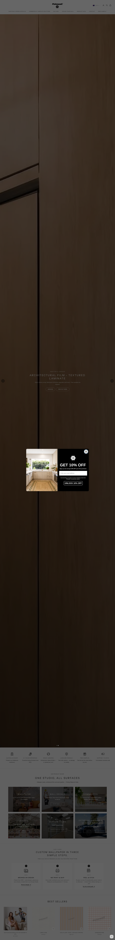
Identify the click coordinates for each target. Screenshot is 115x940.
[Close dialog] (86, 452)
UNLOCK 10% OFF (73, 483)
